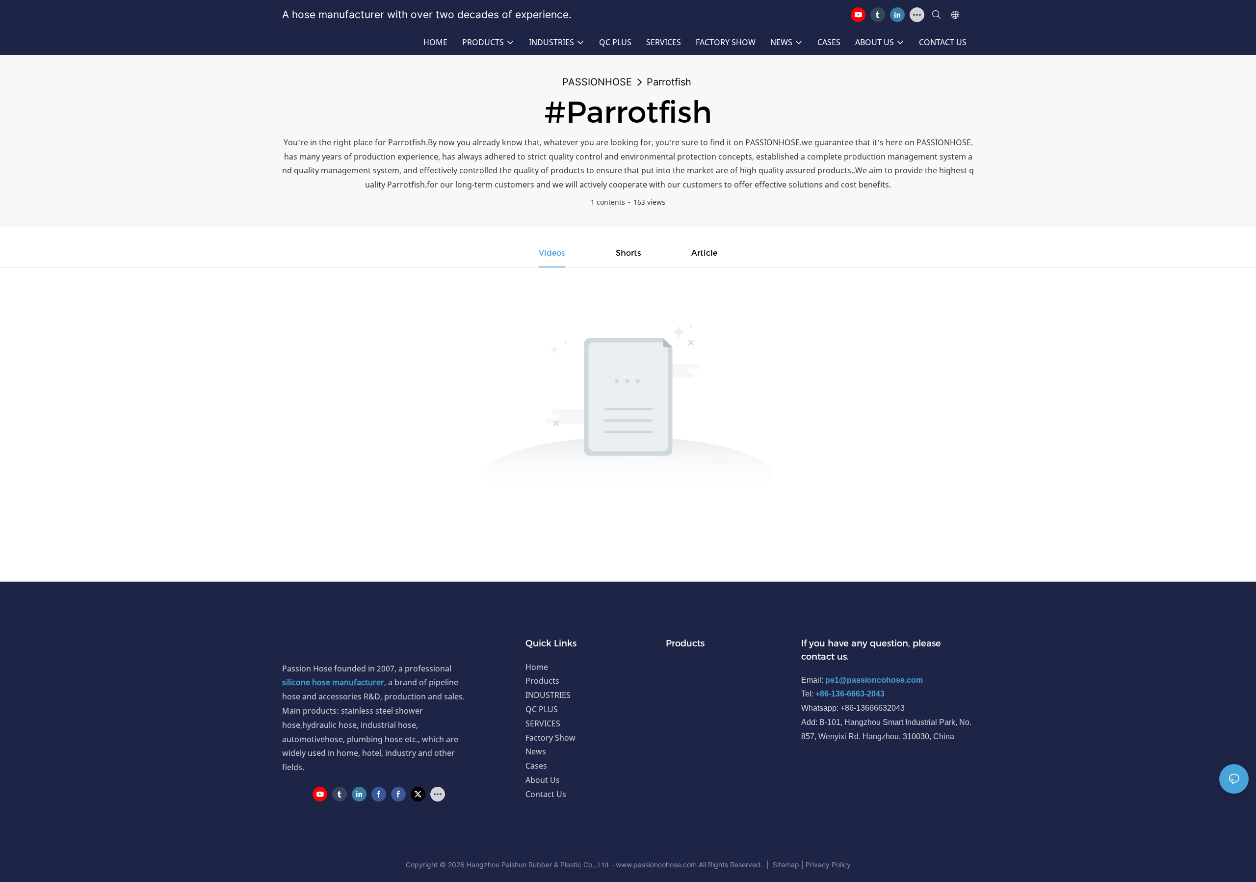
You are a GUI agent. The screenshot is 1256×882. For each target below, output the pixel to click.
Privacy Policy (828, 864)
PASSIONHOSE (597, 82)
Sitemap (786, 864)
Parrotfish (669, 82)
